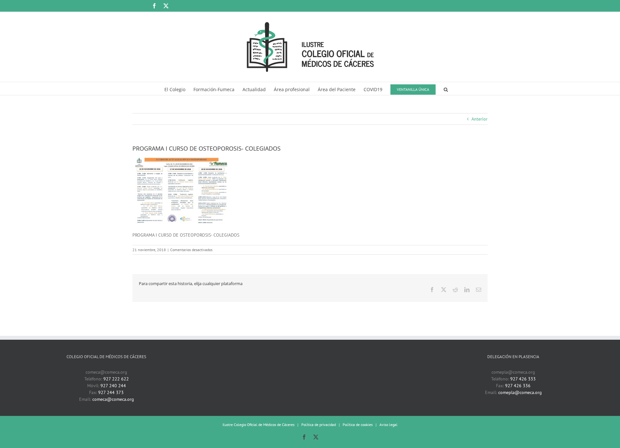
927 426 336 (518, 386)
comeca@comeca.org (113, 399)
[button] (446, 88)
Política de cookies (358, 424)
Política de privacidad (318, 424)
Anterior (479, 119)
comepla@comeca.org (520, 392)
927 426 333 (523, 379)
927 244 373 (111, 392)
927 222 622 (116, 379)
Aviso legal (388, 424)
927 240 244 (113, 386)
